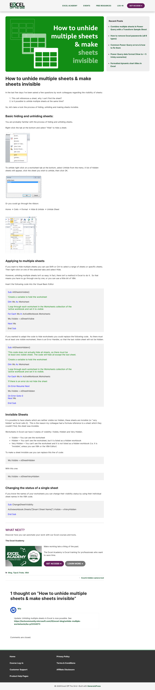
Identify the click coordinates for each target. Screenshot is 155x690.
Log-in (120, 6)
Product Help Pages (19, 676)
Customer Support (18, 669)
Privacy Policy (63, 656)
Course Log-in (16, 663)
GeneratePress (94, 686)
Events (86, 6)
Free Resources (103, 6)
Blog (10, 573)
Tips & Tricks (18, 573)
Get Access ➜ (135, 6)
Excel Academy (69, 6)
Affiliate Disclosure (66, 669)
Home (12, 656)
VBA (27, 573)
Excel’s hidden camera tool (92, 578)
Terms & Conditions (66, 663)
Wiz (19, 608)
